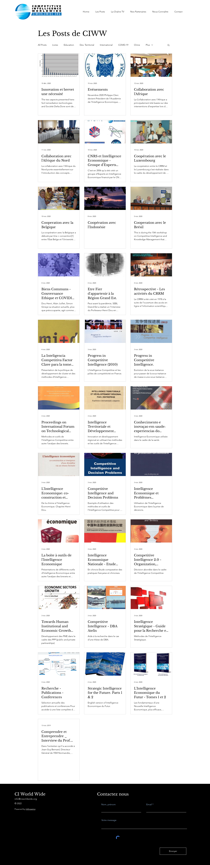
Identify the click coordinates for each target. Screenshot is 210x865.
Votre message (108, 820)
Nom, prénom (108, 804)
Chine (137, 45)
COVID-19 (123, 45)
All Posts (42, 45)
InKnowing (30, 809)
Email (149, 804)
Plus (148, 45)
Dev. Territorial (87, 45)
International (106, 45)
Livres (55, 45)
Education (69, 45)
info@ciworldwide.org (26, 799)
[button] (168, 45)
